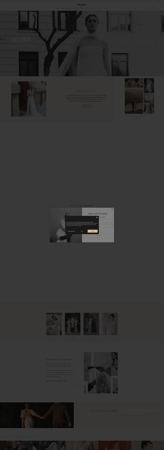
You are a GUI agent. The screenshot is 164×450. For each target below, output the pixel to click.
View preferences (71, 231)
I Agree (92, 231)
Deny (82, 231)
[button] (97, 217)
